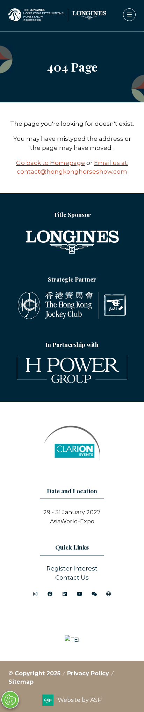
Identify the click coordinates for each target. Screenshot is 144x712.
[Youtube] (79, 594)
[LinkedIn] (64, 594)
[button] (129, 14)
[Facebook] (50, 594)
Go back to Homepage (50, 162)
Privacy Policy (88, 673)
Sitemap (21, 681)
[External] (108, 594)
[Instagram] (35, 594)
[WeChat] (94, 594)
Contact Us (72, 577)
